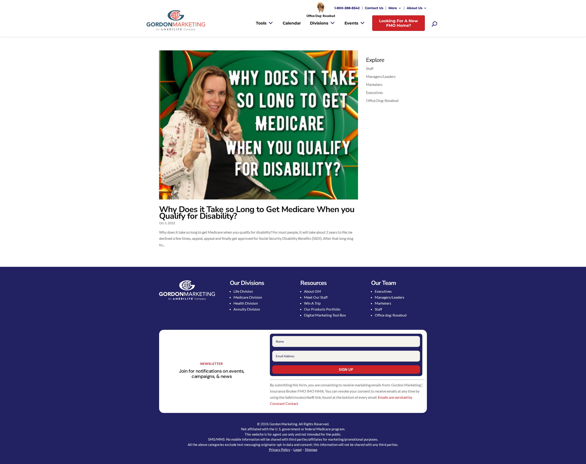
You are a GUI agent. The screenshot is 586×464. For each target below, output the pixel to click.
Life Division (243, 291)
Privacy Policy (279, 450)
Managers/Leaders (381, 76)
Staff (369, 68)
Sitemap (311, 450)
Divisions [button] (319, 23)
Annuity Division (246, 309)
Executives (374, 92)
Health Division (245, 303)
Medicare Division (247, 297)
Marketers (374, 84)
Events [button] (351, 23)
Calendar (292, 23)
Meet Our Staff (316, 297)
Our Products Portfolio (322, 309)
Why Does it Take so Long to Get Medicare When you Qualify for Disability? (256, 213)
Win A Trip (312, 303)
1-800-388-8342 (347, 8)
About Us (414, 8)
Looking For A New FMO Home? (398, 23)
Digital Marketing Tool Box (325, 315)
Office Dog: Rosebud (382, 100)
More (392, 8)
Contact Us (374, 8)
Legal (297, 450)
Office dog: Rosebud (391, 315)
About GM (312, 291)
